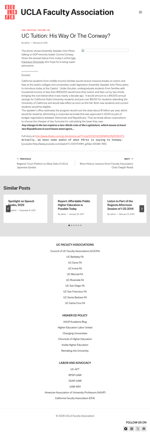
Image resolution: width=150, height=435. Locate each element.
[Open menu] (141, 12)
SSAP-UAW (75, 380)
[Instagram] (131, 428)
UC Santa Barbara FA (75, 297)
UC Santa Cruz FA (75, 303)
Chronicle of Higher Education (75, 339)
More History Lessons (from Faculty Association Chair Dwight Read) (106, 163)
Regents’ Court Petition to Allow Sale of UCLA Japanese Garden (42, 163)
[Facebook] (143, 428)
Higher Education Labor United (75, 327)
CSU (23, 30)
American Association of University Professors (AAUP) (75, 392)
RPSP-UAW (75, 375)
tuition (42, 30)
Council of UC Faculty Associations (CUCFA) (75, 251)
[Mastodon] (125, 428)
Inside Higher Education (75, 344)
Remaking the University (75, 350)
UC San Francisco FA (75, 291)
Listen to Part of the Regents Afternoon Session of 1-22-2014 (120, 205)
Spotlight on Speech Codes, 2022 (21, 203)
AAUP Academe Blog (75, 321)
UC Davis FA (75, 262)
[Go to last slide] (8, 208)
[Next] (141, 208)
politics (31, 30)
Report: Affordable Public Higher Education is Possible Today (74, 205)
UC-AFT (75, 369)
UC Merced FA (75, 274)
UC (48, 30)
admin (27, 42)
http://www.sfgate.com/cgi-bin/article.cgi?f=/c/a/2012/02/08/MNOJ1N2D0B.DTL (80, 136)
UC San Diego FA (75, 285)
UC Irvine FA (75, 268)
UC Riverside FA (75, 280)
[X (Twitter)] (137, 428)
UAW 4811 (75, 386)
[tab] (69, 225)
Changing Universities (75, 333)
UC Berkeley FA (75, 256)
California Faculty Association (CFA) (75, 398)
